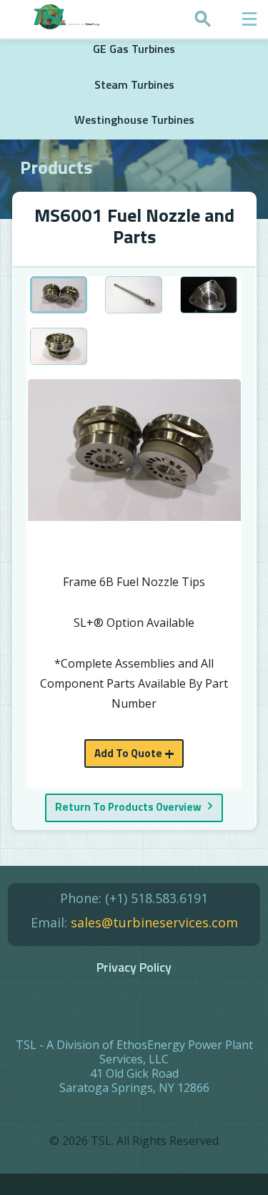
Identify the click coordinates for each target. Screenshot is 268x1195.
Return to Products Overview (128, 807)
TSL (101, 1140)
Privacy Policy (134, 967)
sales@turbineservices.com (154, 922)
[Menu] (249, 19)
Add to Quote (128, 753)
